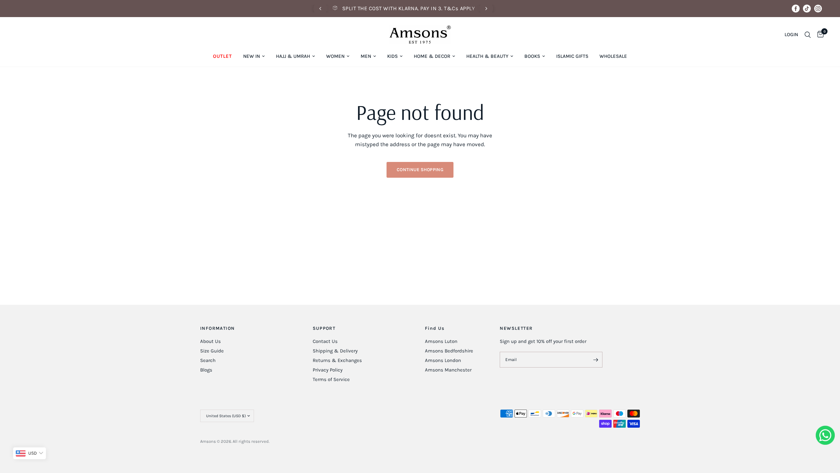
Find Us (435, 328)
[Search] (807, 34)
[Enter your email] (595, 360)
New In (251, 56)
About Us (210, 341)
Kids (392, 56)
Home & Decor (432, 56)
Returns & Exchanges (337, 360)
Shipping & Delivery (335, 351)
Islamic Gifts (572, 56)
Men (366, 56)
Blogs (206, 370)
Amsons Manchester (448, 370)
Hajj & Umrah (293, 56)
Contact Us (325, 341)
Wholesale (613, 56)
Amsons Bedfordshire (449, 351)
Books (532, 56)
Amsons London (443, 360)
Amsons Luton (441, 341)
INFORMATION (217, 328)
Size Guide (212, 351)
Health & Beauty (487, 56)
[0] (819, 34)
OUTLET (222, 56)
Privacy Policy (328, 370)
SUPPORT (324, 328)
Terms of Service (331, 379)
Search (208, 360)
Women (335, 56)
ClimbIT (301, 441)
